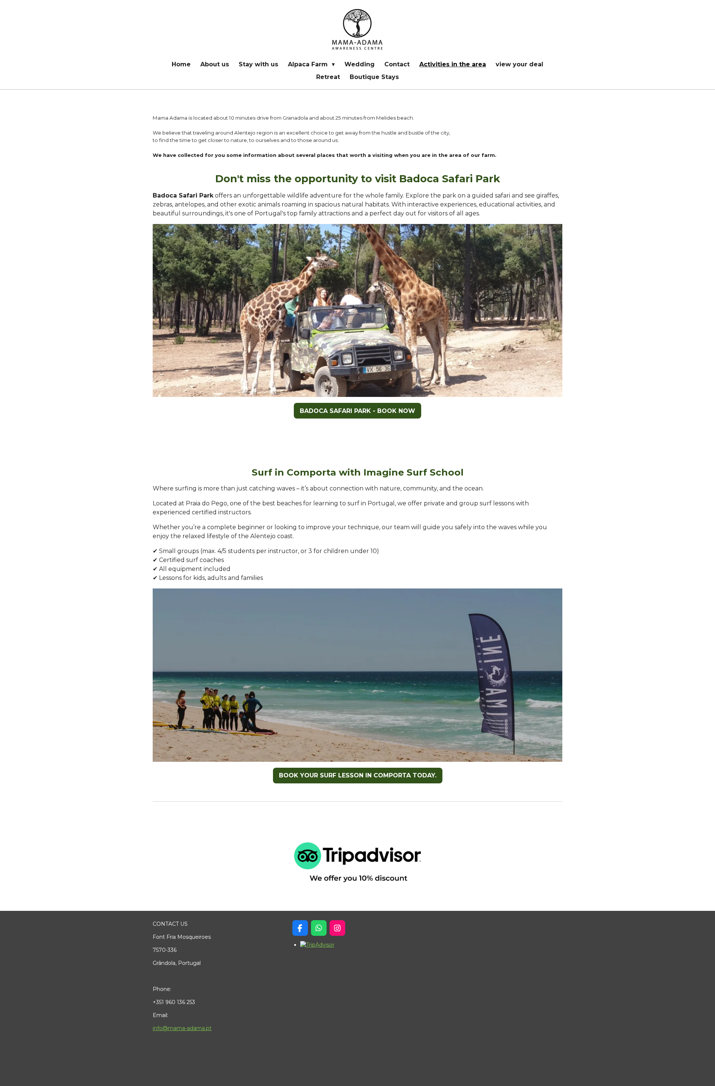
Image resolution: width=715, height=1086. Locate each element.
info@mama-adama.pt (182, 1028)
